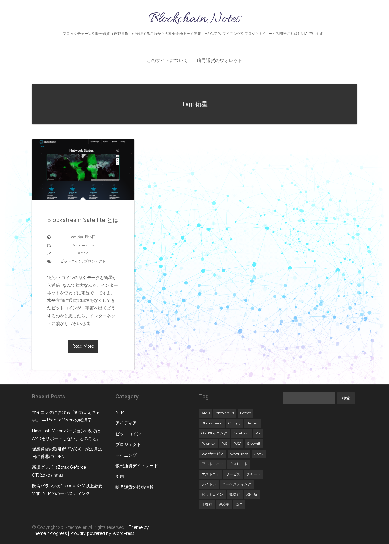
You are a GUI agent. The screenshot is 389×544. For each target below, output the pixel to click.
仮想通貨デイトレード (136, 465)
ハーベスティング (236, 484)
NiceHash (241, 433)
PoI (258, 433)
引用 (119, 476)
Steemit (253, 443)
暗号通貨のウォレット (220, 60)
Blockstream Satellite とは (83, 220)
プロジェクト (95, 261)
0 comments (83, 245)
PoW (237, 443)
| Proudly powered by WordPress (101, 533)
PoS (224, 443)
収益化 (234, 494)
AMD (205, 413)
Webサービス (212, 454)
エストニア (210, 474)
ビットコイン (71, 261)
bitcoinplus (225, 413)
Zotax (258, 454)
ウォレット (238, 464)
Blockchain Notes (195, 22)
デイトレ (208, 484)
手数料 (206, 504)
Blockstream (211, 423)
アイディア (126, 423)
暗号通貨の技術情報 (134, 487)
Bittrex (245, 413)
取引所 (251, 494)
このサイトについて (167, 60)
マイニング (126, 455)
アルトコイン (212, 464)
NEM (120, 412)
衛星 (239, 504)
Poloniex (208, 443)
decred (252, 423)
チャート (253, 474)
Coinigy (234, 423)
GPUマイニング (214, 433)
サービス (233, 474)
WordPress (239, 454)
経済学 (224, 504)
